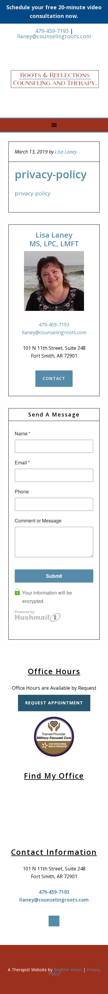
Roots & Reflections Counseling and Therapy (55, 79)
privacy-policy (32, 193)
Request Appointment (54, 703)
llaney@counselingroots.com (54, 36)
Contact (54, 378)
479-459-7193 (52, 30)
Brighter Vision (68, 969)
